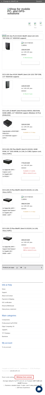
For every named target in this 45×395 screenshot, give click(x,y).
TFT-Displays (6, 333)
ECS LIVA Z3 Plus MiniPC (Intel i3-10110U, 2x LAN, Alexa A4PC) (20, 230)
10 (17, 267)
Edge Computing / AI (8, 326)
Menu (5, 23)
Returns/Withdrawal (8, 305)
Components (6, 319)
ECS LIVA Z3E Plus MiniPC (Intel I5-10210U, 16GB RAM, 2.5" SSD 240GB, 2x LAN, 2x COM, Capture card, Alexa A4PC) (21, 151)
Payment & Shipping (8, 299)
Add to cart (29, 63)
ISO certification (7, 302)
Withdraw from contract (24, 377)
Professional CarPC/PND (9, 323)
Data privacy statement (9, 309)
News (4, 289)
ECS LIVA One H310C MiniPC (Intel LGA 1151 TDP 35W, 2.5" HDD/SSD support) (21, 76)
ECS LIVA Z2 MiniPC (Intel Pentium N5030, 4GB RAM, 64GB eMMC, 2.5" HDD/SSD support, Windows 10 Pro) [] (21, 113)
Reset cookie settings (8, 377)
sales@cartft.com (15, 370)
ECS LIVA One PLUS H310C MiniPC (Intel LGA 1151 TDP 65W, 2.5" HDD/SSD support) (20, 37)
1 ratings (24, 45)
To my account (6, 347)
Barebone (5, 336)
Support (4, 292)
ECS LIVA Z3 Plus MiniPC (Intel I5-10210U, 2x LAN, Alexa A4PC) (20, 191)
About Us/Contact (7, 295)
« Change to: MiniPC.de (9, 1)
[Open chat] (39, 389)
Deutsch (39, 1)
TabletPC (5, 330)
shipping (23, 54)
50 (25, 267)
